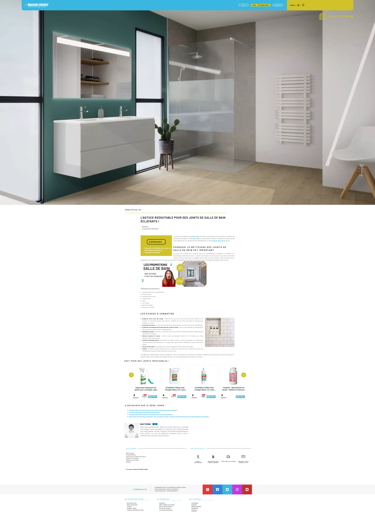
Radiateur (194, 505)
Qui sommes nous (132, 503)
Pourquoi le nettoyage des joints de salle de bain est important (157, 249)
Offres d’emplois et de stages (167, 505)
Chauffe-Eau (194, 508)
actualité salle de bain (218, 240)
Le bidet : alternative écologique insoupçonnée (144, 412)
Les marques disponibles (166, 510)
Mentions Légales (131, 508)
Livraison (129, 506)
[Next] (243, 374)
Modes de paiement (132, 505)
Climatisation (194, 503)
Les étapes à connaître (152, 252)
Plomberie (194, 510)
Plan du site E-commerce (165, 506)
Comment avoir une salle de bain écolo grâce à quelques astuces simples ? (153, 410)
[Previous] (131, 374)
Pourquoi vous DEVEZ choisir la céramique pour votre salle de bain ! (151, 414)
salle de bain (195, 236)
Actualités (278, 5)
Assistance (162, 503)
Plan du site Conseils (164, 508)
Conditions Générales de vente (135, 510)
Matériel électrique (196, 506)
